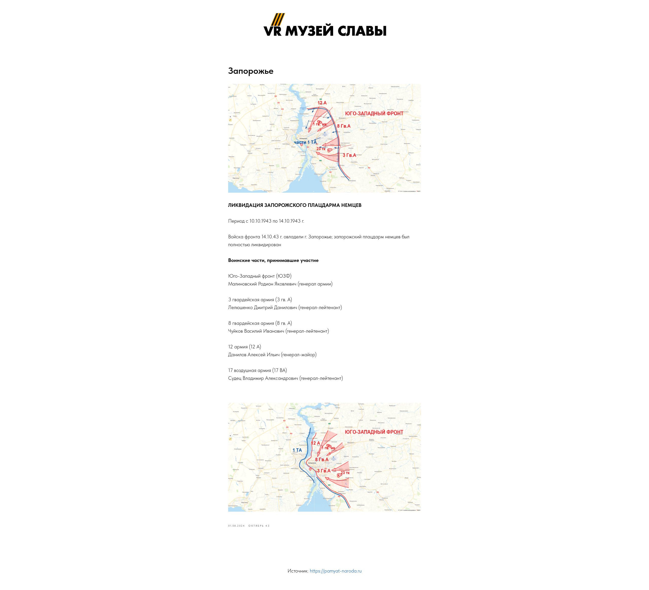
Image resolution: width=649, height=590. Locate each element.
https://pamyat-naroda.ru (336, 571)
